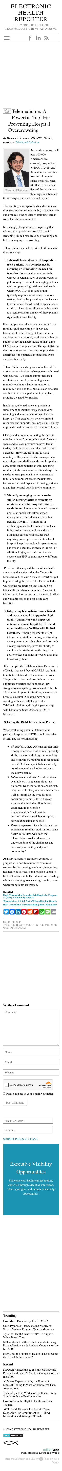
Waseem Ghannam (14, 927)
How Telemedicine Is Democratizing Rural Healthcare (30, 904)
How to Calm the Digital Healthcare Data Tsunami (27, 1402)
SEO (33, 1458)
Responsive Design (15, 1458)
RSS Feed (46, 38)
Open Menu (6, 38)
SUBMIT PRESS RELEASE (20, 1139)
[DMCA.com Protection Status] (13, 1436)
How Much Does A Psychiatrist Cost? (25, 1321)
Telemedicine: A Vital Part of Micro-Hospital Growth (30, 901)
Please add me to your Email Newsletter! (29, 1093)
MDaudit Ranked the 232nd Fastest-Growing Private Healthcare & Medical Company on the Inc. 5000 (31, 1345)
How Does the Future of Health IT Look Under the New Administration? (30, 1355)
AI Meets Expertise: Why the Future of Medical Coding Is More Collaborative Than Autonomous (29, 1384)
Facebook (30, 38)
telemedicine (48, 924)
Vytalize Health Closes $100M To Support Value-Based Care (28, 1335)
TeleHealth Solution (27, 142)
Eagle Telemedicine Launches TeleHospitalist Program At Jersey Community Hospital (30, 896)
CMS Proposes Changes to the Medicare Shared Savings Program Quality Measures (28, 1327)
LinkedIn (38, 38)
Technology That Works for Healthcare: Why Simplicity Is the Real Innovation (29, 1394)
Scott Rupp (14, 921)
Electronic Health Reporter (31, 12)
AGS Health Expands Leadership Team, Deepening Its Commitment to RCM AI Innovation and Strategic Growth (26, 1412)
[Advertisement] (31, 77)
